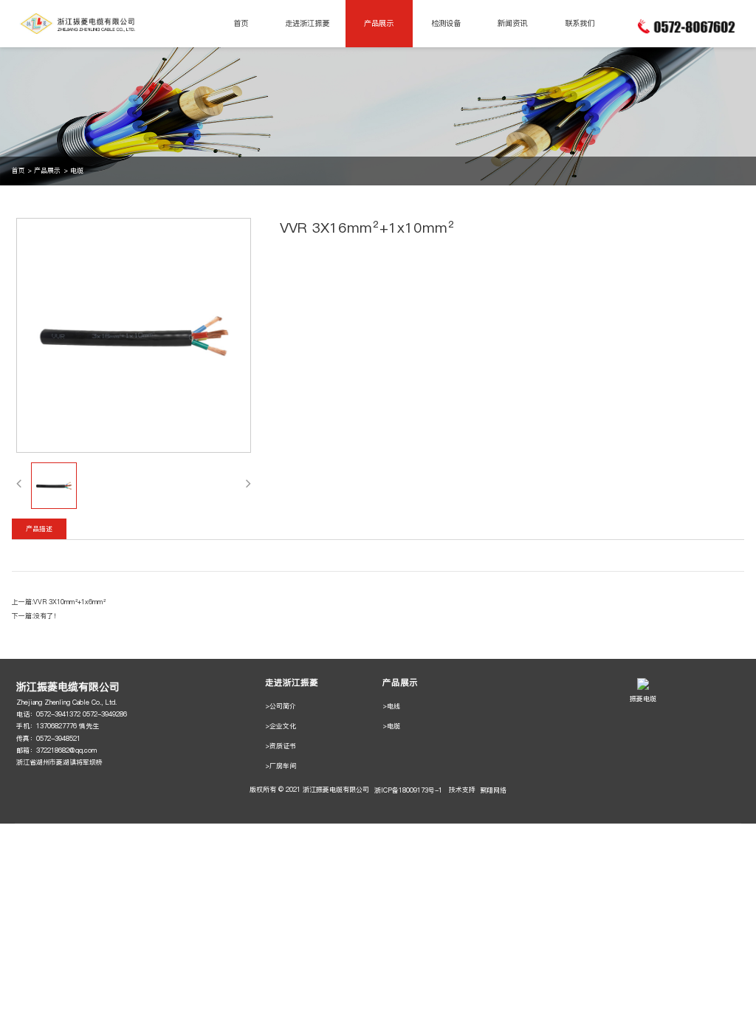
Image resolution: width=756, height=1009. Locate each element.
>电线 (391, 706)
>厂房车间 (280, 766)
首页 (240, 23)
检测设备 (446, 23)
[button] (18, 483)
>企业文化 (280, 726)
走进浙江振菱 (307, 23)
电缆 (76, 170)
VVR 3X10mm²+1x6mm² (69, 602)
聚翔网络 (493, 790)
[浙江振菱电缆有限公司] (80, 23)
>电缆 (391, 726)
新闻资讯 (512, 23)
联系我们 (579, 23)
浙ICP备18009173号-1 (408, 790)
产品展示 (379, 23)
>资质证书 (280, 746)
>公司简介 (280, 706)
